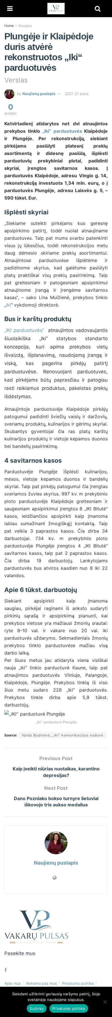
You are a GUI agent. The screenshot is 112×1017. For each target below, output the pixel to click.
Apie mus (12, 983)
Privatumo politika (78, 983)
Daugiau (25, 25)
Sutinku (37, 1008)
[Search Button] (98, 8)
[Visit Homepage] (56, 8)
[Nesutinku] (105, 1002)
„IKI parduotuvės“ (24, 330)
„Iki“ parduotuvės (62, 131)
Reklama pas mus (41, 983)
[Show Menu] (10, 8)
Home (9, 25)
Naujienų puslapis (38, 93)
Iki (8, 305)
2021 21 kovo (76, 93)
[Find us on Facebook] (5, 970)
